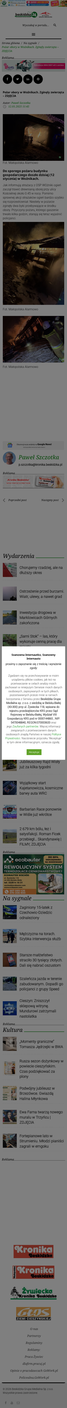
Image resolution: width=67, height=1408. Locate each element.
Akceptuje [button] (34, 752)
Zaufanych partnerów (25, 726)
